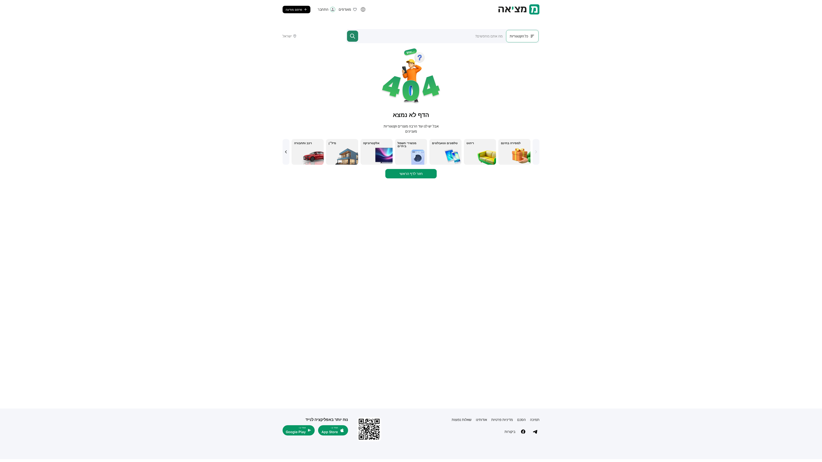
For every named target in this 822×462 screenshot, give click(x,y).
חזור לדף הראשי (411, 174)
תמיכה (534, 420)
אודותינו (481, 420)
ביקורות (510, 431)
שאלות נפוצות (462, 420)
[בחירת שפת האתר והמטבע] (363, 9)
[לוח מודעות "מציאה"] (518, 9)
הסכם (521, 420)
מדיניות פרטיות (502, 420)
